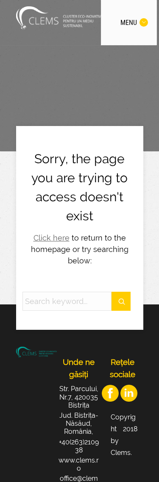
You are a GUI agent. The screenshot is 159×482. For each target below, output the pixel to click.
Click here (51, 237)
